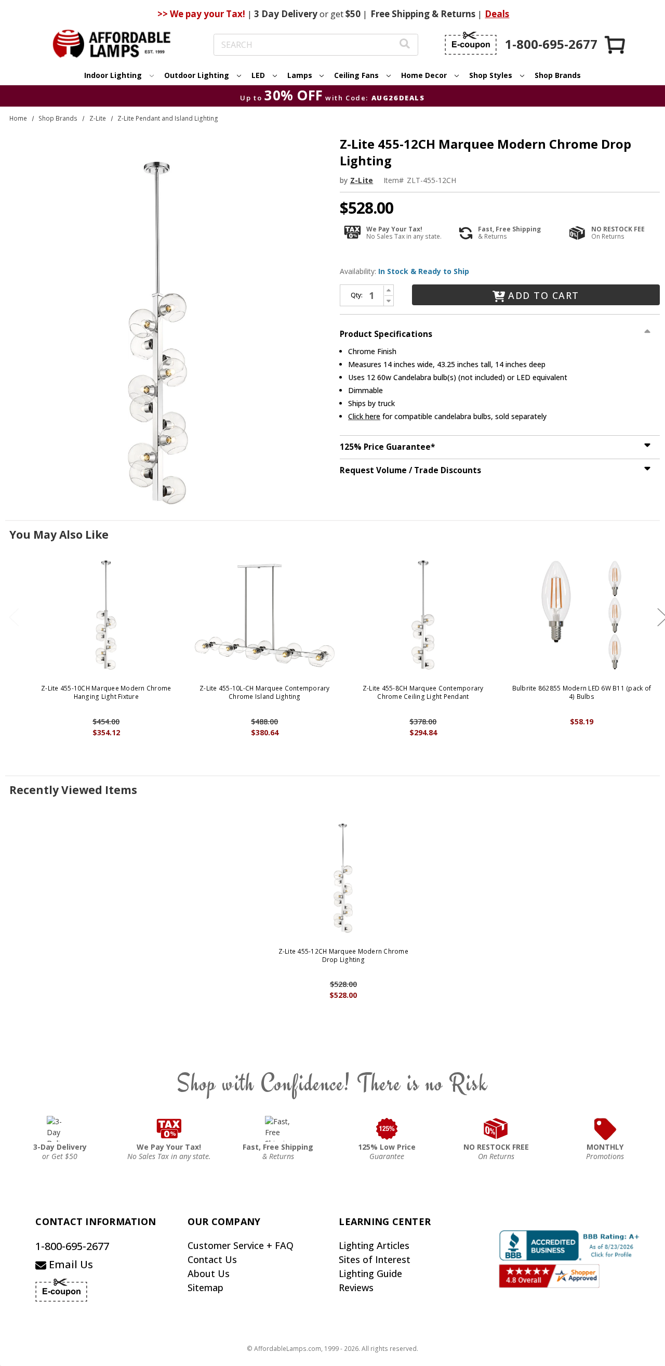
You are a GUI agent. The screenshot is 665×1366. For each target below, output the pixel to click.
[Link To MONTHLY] (605, 1129)
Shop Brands (558, 75)
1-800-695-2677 (72, 1246)
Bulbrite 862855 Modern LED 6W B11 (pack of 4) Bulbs (581, 692)
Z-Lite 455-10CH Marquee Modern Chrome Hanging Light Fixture (106, 692)
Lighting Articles (374, 1245)
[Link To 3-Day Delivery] (59, 1129)
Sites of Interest (374, 1259)
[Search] (404, 45)
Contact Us (212, 1259)
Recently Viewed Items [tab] (73, 790)
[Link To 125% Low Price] (387, 1129)
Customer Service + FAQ (241, 1245)
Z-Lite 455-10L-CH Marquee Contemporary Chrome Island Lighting (265, 692)
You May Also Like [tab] (59, 534)
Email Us (69, 1264)
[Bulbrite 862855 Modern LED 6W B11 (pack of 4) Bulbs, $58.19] (581, 615)
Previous (14, 617)
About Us (209, 1273)
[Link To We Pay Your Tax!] (169, 1129)
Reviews (356, 1287)
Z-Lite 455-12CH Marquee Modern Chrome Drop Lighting (343, 955)
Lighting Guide (370, 1273)
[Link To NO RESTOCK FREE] (496, 1129)
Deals (497, 14)
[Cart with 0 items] (615, 44)
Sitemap (205, 1287)
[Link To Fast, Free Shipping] (277, 1129)
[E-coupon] (471, 43)
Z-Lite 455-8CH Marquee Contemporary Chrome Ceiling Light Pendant (423, 692)
